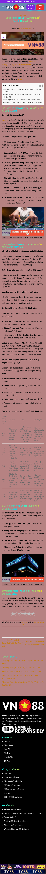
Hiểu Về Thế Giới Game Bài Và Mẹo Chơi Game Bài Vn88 (22, 90)
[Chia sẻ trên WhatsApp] (13, 614)
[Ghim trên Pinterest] (29, 614)
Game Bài (23, 15)
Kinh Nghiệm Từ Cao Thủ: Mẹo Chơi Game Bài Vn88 (23, 100)
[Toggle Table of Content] (39, 86)
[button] (3, 7)
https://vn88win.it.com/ (20, 829)
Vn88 (20, 79)
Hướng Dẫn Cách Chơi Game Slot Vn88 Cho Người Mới (12, 643)
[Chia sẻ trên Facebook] (17, 614)
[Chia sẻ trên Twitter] (21, 614)
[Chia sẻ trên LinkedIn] (33, 614)
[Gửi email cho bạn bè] (25, 614)
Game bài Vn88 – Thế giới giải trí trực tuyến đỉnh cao (22, 671)
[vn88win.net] (15, 7)
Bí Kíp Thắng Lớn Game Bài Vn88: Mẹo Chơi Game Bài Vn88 (22, 96)
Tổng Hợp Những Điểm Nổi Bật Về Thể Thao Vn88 (21, 667)
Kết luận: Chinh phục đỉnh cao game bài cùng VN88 (23, 102)
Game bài (5, 120)
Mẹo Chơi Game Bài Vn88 (21, 65)
